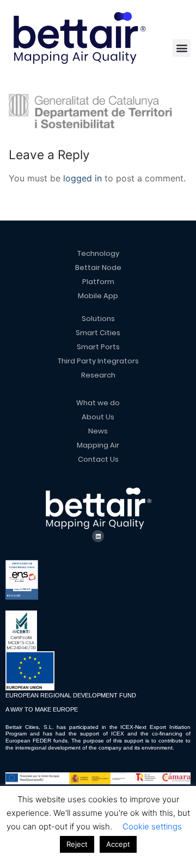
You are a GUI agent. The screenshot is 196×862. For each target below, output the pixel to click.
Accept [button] (118, 844)
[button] (182, 48)
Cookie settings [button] (152, 826)
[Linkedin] (98, 536)
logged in (82, 178)
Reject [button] (77, 844)
